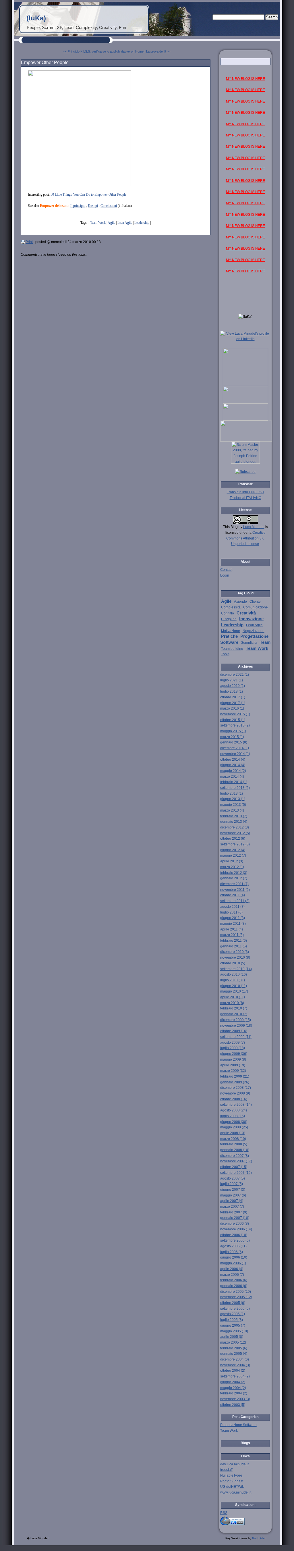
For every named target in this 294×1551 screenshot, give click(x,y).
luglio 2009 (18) (232, 1048)
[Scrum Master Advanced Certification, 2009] (246, 440)
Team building (232, 649)
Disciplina (229, 619)
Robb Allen (259, 1538)
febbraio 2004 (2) (233, 1393)
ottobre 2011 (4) (232, 895)
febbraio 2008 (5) (233, 1144)
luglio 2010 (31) (232, 980)
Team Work (98, 223)
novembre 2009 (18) (236, 1026)
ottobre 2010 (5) (232, 963)
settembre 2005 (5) (235, 1309)
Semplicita (249, 643)
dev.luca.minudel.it (234, 1464)
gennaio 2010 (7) (233, 1014)
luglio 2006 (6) (231, 1252)
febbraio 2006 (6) (233, 1280)
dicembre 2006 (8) (234, 1223)
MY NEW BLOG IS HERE (245, 79)
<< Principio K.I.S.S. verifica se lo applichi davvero (98, 51)
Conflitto (227, 613)
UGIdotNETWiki (232, 1487)
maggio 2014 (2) (233, 771)
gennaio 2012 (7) (233, 878)
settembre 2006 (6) (235, 1240)
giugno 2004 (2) (232, 1382)
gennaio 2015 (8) (233, 742)
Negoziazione (253, 631)
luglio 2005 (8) (231, 1320)
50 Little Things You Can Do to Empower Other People (88, 194)
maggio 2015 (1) (233, 731)
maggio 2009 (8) (233, 1059)
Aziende (240, 602)
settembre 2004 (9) (235, 1376)
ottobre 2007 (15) (233, 1167)
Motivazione (230, 631)
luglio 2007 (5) (231, 1184)
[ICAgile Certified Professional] (245, 419)
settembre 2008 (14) (236, 1105)
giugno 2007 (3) (232, 1190)
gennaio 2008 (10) (234, 1150)
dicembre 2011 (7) (234, 884)
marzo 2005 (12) (233, 1342)
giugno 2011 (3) (232, 918)
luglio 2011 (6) (231, 912)
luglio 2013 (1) (231, 793)
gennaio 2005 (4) (233, 1354)
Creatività (246, 613)
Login (224, 575)
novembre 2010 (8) (235, 957)
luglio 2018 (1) (231, 691)
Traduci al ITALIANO (245, 498)
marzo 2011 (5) (232, 935)
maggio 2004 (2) (233, 1388)
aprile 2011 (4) (231, 929)
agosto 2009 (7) (232, 1043)
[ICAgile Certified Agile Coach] (245, 402)
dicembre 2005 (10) (235, 1292)
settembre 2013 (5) (235, 788)
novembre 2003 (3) (235, 1399)
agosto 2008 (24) (233, 1110)
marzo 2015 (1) (232, 737)
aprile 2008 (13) (232, 1133)
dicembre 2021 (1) (234, 675)
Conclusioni (108, 206)
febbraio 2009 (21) (234, 1076)
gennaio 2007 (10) (234, 1218)
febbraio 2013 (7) (233, 816)
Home (139, 51)
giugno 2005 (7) (232, 1325)
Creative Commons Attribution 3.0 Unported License (246, 538)
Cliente (255, 602)
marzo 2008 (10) (233, 1139)
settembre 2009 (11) (236, 1037)
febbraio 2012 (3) (233, 873)
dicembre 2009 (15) (235, 1020)
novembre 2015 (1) (235, 714)
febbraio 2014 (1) (233, 782)
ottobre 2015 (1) (232, 720)
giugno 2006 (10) (233, 1257)
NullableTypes (231, 1475)
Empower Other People (45, 62)
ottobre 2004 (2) (232, 1371)
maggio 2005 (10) (234, 1331)
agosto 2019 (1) (232, 686)
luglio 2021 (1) (231, 680)
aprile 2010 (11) (232, 997)
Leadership (141, 223)
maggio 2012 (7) (233, 855)
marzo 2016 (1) (232, 708)
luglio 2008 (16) (232, 1116)
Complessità (231, 607)
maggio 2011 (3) (233, 924)
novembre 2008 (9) (235, 1093)
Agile (111, 223)
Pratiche (229, 636)
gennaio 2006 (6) (233, 1286)
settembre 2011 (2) (234, 901)
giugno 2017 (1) (232, 703)
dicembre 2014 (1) (234, 748)
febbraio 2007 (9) (233, 1212)
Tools (225, 654)
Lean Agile (124, 223)
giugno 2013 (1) (232, 799)
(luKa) (36, 18)
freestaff (226, 1470)
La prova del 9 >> (158, 51)
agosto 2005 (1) (232, 1314)
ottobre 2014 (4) (232, 760)
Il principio (77, 206)
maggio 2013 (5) (233, 805)
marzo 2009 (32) (233, 1071)
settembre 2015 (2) (235, 725)
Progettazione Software (238, 1425)
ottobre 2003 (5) (232, 1405)
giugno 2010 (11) (233, 986)
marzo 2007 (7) (232, 1207)
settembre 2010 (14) (236, 969)
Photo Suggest (231, 1481)
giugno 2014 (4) (232, 765)
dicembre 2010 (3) (234, 952)
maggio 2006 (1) (233, 1263)
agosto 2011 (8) (232, 907)
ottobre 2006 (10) (233, 1235)
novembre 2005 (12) (236, 1297)
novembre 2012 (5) (235, 833)
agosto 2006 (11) (233, 1246)
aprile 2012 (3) (231, 861)
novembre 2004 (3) (235, 1365)
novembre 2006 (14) (236, 1229)
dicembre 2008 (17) (235, 1088)
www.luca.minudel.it (235, 1492)
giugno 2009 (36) (233, 1054)
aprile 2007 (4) (231, 1201)
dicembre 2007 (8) (234, 1156)
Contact (226, 570)
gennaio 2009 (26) (234, 1082)
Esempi (93, 206)
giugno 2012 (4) (232, 850)
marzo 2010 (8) (232, 1003)
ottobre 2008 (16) (233, 1099)
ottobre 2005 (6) (232, 1303)
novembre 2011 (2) (235, 890)
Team (265, 642)
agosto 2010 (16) (233, 974)
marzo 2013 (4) (232, 810)
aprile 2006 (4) (231, 1269)
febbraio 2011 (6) (233, 941)
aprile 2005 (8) (231, 1337)
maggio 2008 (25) (234, 1127)
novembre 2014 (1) (235, 754)
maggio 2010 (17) (234, 991)
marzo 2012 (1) (232, 867)
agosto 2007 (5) (232, 1178)
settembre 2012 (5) (235, 844)
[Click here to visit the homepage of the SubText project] (245, 1520)
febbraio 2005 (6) (233, 1348)
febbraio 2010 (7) (233, 1008)
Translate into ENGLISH (245, 492)
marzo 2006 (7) (232, 1275)
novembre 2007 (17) (236, 1161)
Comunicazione (255, 607)
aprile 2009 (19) (232, 1065)
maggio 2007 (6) (233, 1195)
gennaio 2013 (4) (233, 822)
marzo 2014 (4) (232, 776)
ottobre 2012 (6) (232, 839)
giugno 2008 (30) (233, 1122)
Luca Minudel (253, 527)
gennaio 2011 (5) (233, 946)
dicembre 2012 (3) (234, 827)
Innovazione (251, 618)
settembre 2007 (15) (236, 1173)
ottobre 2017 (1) (232, 697)
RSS (223, 1513)
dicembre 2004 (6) (234, 1359)
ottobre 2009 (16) (233, 1031)
